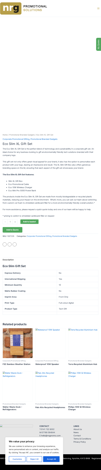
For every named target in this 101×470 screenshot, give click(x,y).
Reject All (34, 459)
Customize (17, 459)
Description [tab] (8, 260)
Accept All (51, 459)
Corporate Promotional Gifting (16, 139)
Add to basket (29, 221)
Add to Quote (12, 230)
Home (5, 135)
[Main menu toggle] (98, 8)
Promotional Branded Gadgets (22, 135)
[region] (34, 451)
